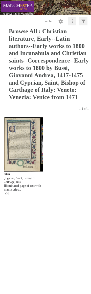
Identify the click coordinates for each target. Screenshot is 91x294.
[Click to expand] (83, 21)
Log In (47, 21)
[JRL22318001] (23, 145)
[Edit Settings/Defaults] (61, 21)
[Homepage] (45, 7)
